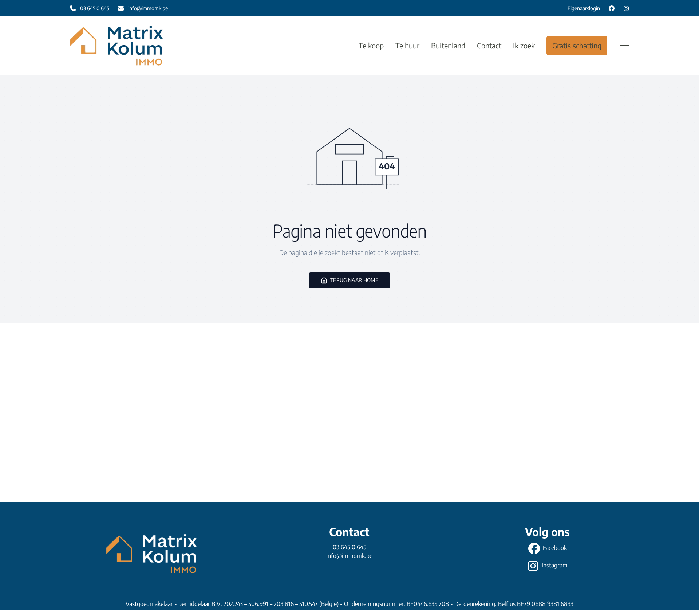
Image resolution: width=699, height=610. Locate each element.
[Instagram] (626, 8)
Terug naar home (354, 280)
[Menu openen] (624, 45)
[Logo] (116, 45)
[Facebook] (612, 8)
